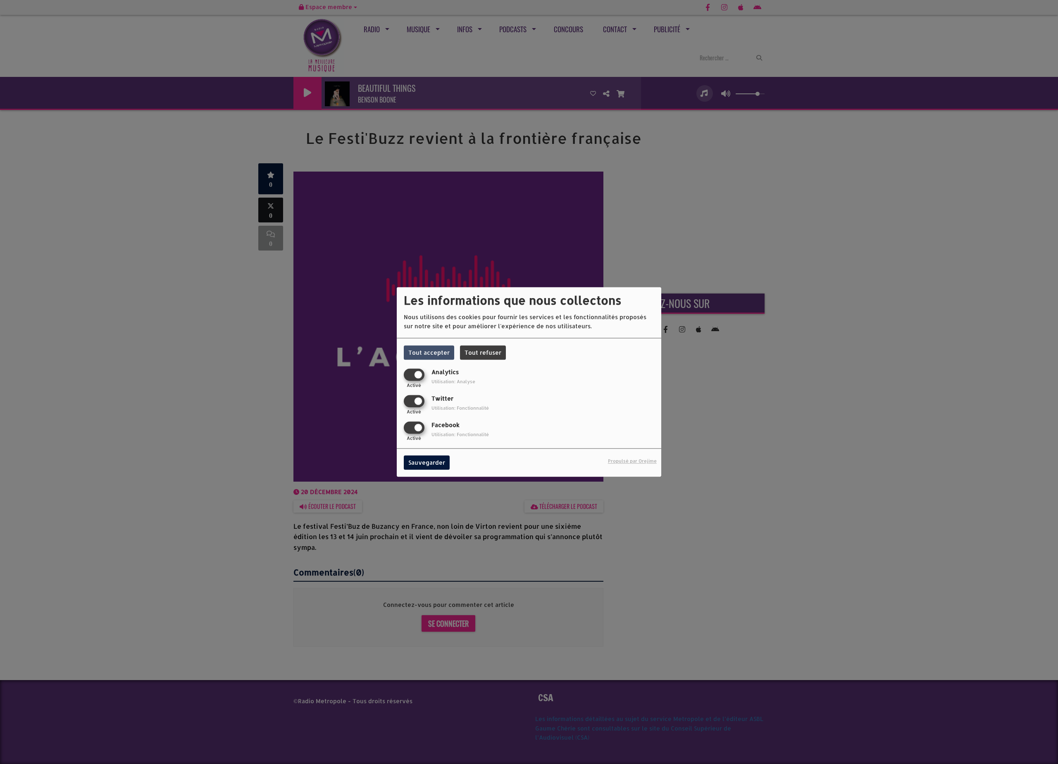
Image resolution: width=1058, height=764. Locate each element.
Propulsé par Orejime (632, 461)
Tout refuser (483, 352)
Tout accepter (429, 352)
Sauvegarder (426, 462)
